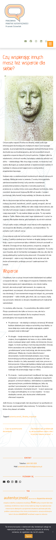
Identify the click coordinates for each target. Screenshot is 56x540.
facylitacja (27, 503)
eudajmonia (20, 503)
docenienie (32, 498)
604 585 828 (32, 463)
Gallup (38, 503)
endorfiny (12, 503)
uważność (23, 514)
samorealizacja (15, 511)
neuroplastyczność (45, 506)
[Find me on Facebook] (31, 41)
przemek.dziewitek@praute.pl (30, 466)
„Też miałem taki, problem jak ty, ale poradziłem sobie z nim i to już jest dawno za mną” (41, 431)
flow (33, 502)
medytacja (8, 506)
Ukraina (25, 416)
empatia (6, 503)
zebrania (44, 514)
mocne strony (24, 506)
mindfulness (16, 506)
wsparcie (32, 416)
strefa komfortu (33, 511)
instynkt (43, 503)
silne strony (24, 511)
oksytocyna (34, 508)
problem (7, 511)
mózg (37, 506)
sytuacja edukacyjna (45, 511)
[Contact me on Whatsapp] (46, 41)
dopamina (41, 498)
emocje (49, 498)
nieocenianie (9, 508)
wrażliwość (31, 514)
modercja (32, 506)
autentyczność (15, 416)
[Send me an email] (25, 41)
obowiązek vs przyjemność (23, 508)
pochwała (42, 508)
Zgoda (28, 536)
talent (11, 514)
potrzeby (48, 508)
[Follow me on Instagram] (36, 41)
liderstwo (49, 503)
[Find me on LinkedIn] (41, 41)
